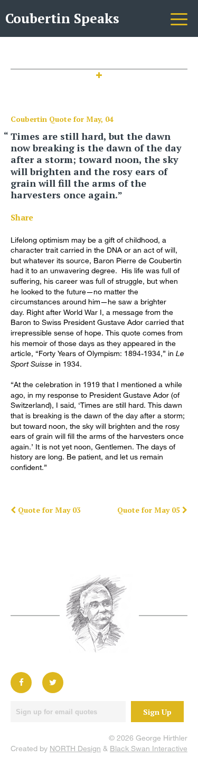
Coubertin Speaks (62, 18)
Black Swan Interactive (148, 748)
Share (22, 217)
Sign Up (157, 712)
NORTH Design (75, 748)
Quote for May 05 (149, 510)
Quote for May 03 (48, 510)
